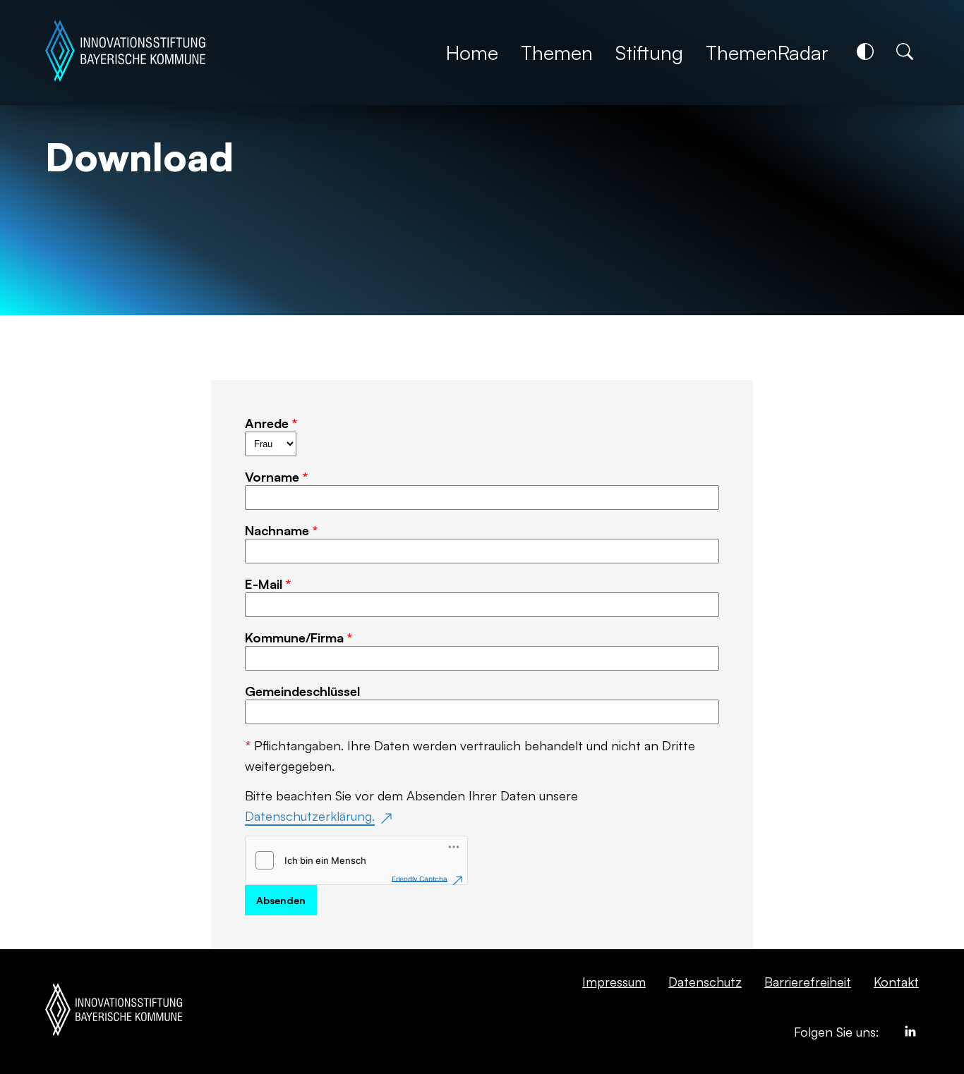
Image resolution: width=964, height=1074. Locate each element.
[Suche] (905, 51)
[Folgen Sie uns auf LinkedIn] (910, 1034)
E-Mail (268, 583)
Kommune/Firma (298, 637)
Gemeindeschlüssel (302, 691)
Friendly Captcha (419, 878)
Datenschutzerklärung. (310, 815)
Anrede (271, 423)
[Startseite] (125, 52)
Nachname (281, 530)
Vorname (276, 476)
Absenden (281, 899)
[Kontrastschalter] (865, 51)
